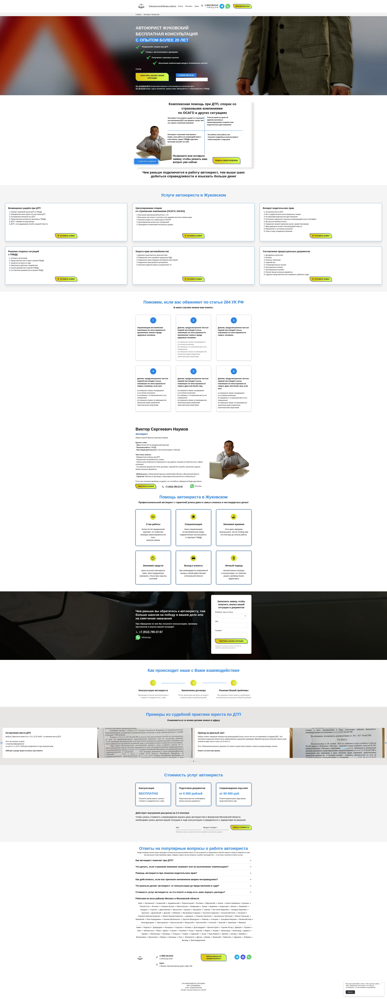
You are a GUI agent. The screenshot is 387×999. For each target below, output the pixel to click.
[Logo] (141, 6)
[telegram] (222, 6)
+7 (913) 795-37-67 (211, 5)
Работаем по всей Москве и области (162, 6)
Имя (216, 621)
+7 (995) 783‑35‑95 (166, 956)
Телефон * (218, 630)
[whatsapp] (227, 6)
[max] (243, 957)
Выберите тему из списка (224, 612)
